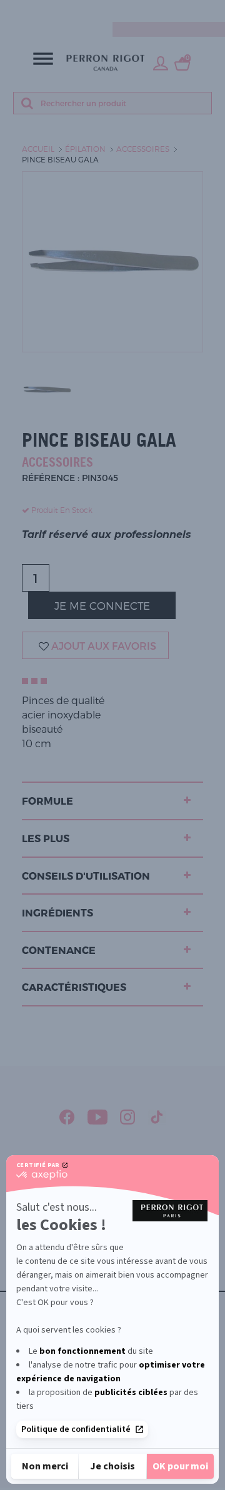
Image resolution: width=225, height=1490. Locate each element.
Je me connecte (102, 605)
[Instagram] (128, 1117)
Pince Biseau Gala (60, 159)
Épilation (85, 148)
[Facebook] (67, 1117)
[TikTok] (157, 1117)
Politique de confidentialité (76, 1429)
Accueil (38, 148)
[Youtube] (98, 1117)
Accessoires (142, 148)
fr (216, 11)
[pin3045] (47, 388)
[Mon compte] (160, 62)
